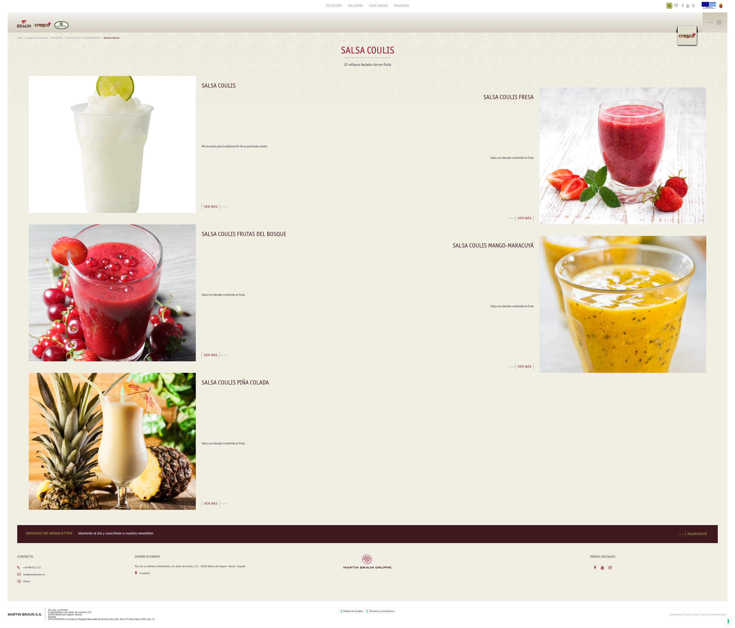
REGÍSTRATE (697, 534)
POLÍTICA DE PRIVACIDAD (713, 614)
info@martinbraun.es (34, 574)
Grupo (26, 581)
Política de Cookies (353, 611)
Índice (20, 38)
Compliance (676, 614)
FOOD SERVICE (378, 6)
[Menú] (719, 22)
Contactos (144, 573)
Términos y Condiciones (381, 611)
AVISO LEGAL (691, 614)
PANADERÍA (401, 6)
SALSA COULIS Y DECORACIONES (83, 38)
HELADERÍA (355, 6)
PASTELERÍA (334, 6)
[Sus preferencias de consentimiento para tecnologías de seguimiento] (728, 621)
